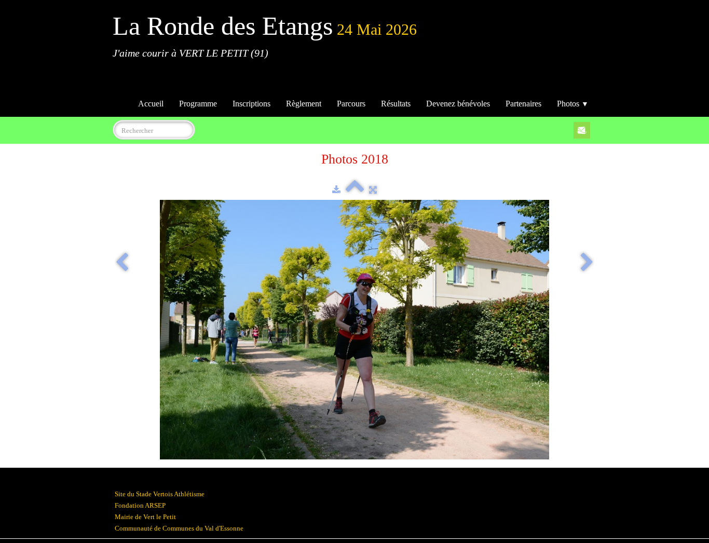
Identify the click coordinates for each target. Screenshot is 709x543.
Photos (573, 103)
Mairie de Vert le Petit (145, 517)
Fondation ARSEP (140, 505)
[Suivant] (587, 263)
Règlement (303, 103)
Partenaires (523, 103)
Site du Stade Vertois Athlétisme (159, 494)
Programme (198, 103)
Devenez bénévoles (458, 103)
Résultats (396, 103)
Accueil (150, 103)
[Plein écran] (373, 190)
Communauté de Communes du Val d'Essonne (179, 528)
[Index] (355, 190)
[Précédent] (122, 263)
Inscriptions (251, 103)
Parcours (351, 103)
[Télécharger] (336, 190)
